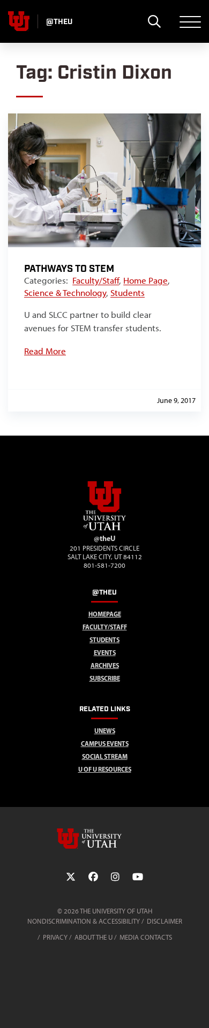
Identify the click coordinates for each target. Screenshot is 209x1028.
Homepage (104, 614)
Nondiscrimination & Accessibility (83, 921)
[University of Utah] (104, 838)
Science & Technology (65, 292)
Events (105, 653)
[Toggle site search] (154, 21)
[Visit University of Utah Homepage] (18, 21)
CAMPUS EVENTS (105, 744)
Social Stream (105, 756)
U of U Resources (104, 769)
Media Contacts (146, 937)
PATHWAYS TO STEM (69, 269)
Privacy (55, 937)
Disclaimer (164, 921)
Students (127, 292)
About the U (93, 937)
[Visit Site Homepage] (104, 528)
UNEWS (104, 731)
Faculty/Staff (95, 280)
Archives (105, 665)
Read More (45, 351)
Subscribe (104, 678)
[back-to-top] (196, 1007)
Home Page (145, 280)
